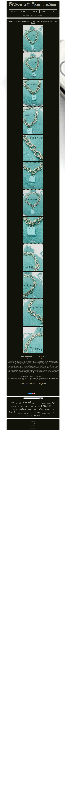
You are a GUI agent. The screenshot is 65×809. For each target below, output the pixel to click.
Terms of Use (33, 428)
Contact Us (33, 423)
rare (25, 413)
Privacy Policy (33, 425)
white (27, 416)
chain (22, 406)
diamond (53, 406)
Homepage (33, 421)
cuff (31, 416)
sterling (22, 409)
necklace (44, 413)
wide (18, 406)
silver (11, 402)
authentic (54, 413)
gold (27, 406)
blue (41, 409)
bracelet (45, 405)
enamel (27, 402)
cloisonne (20, 413)
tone (32, 406)
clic (16, 403)
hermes (37, 415)
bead (52, 410)
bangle (12, 412)
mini (35, 410)
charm (29, 410)
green (44, 403)
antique (13, 406)
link (20, 403)
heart (15, 409)
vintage (37, 412)
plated (33, 403)
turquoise (49, 403)
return (38, 403)
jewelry (29, 413)
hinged (48, 413)
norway (37, 406)
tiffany (54, 403)
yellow (47, 410)
